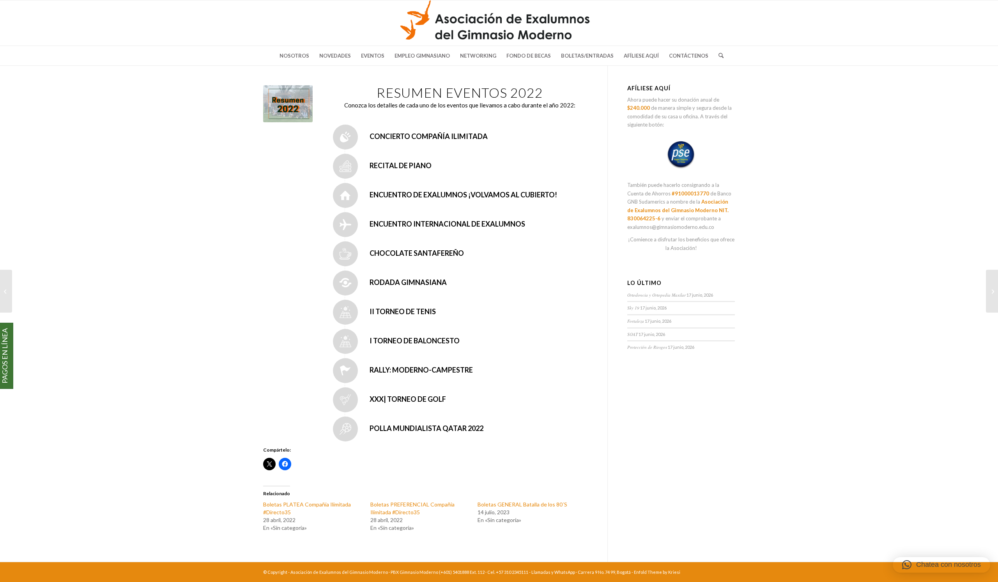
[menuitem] (294, 55)
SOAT (632, 334)
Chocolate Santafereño (417, 253)
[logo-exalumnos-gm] (499, 23)
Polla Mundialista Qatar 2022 (426, 428)
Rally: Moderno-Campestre (421, 370)
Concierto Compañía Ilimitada (429, 136)
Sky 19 (633, 308)
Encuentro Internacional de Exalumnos (447, 224)
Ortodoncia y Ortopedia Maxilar (656, 295)
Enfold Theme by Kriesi (657, 572)
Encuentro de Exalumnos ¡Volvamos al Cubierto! (463, 194)
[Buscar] (718, 55)
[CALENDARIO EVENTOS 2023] (6, 291)
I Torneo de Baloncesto (415, 340)
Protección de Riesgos (647, 347)
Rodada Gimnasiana (408, 282)
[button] (941, 565)
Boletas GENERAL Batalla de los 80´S (522, 504)
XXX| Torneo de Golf (408, 399)
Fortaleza (635, 321)
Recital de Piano (401, 165)
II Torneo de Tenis (403, 311)
